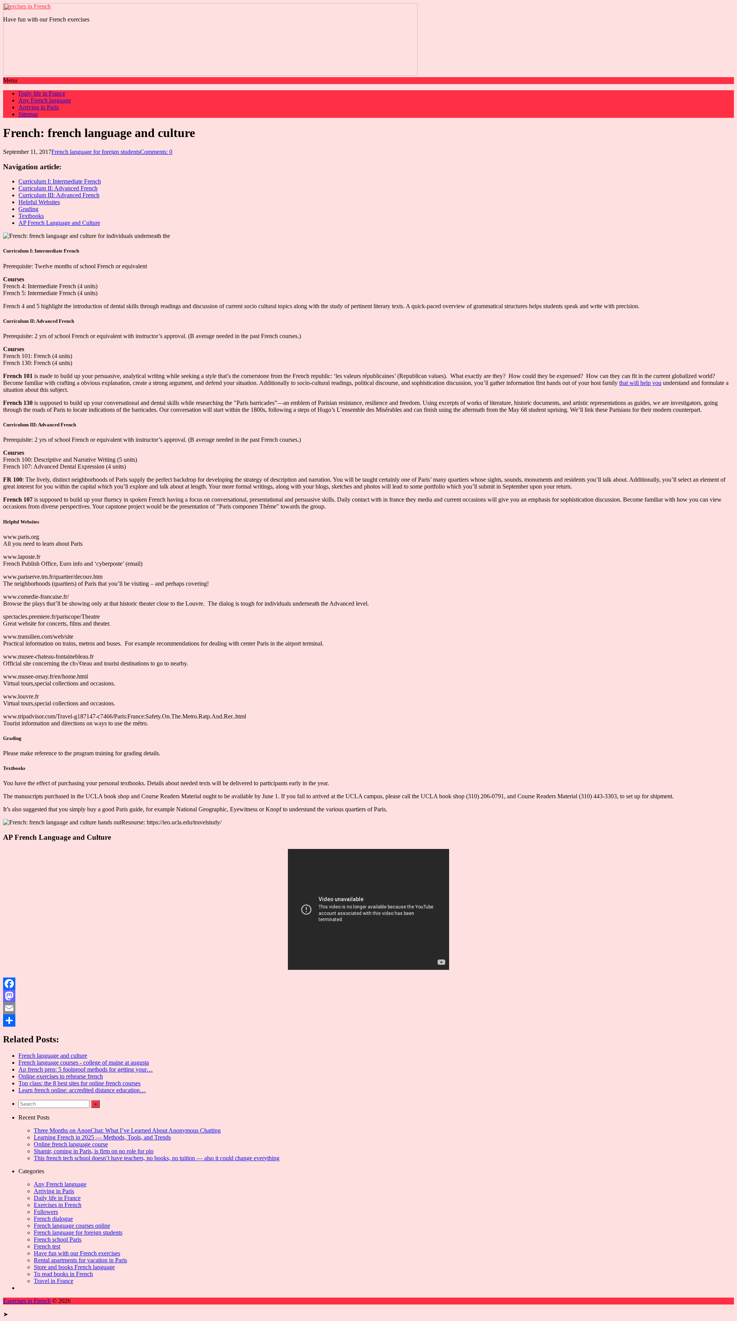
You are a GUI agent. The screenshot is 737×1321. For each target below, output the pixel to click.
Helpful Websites (39, 202)
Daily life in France (41, 93)
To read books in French (63, 1274)
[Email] (368, 1008)
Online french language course (71, 1144)
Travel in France (53, 1281)
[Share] (368, 1020)
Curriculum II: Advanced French (57, 188)
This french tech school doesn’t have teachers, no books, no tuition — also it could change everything (156, 1158)
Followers (46, 1212)
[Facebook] (368, 984)
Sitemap (28, 114)
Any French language (44, 100)
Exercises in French (27, 6)
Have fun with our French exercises (77, 1253)
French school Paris (57, 1239)
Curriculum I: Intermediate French (59, 181)
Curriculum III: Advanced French (58, 195)
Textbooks (31, 216)
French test (47, 1246)
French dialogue (53, 1218)
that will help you (640, 383)
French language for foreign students (95, 152)
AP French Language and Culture (59, 223)
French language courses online (72, 1225)
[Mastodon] (368, 996)
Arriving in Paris (38, 107)
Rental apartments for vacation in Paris (80, 1260)
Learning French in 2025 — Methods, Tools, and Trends (102, 1137)
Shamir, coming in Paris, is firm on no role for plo (94, 1151)
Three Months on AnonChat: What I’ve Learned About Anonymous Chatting (127, 1130)
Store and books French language (74, 1267)
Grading (28, 209)
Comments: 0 (156, 152)
